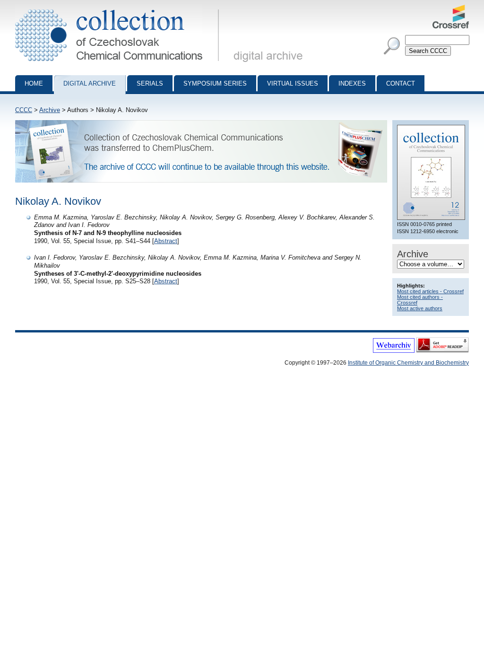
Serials (150, 83)
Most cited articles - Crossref (430, 291)
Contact (400, 83)
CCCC (23, 109)
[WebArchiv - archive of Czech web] (394, 351)
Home (34, 83)
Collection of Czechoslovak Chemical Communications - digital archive (120, 8)
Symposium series (215, 83)
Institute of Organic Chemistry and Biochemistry (408, 363)
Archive (49, 109)
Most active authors (419, 308)
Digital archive (89, 83)
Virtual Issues (292, 83)
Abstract (165, 240)
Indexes (352, 83)
